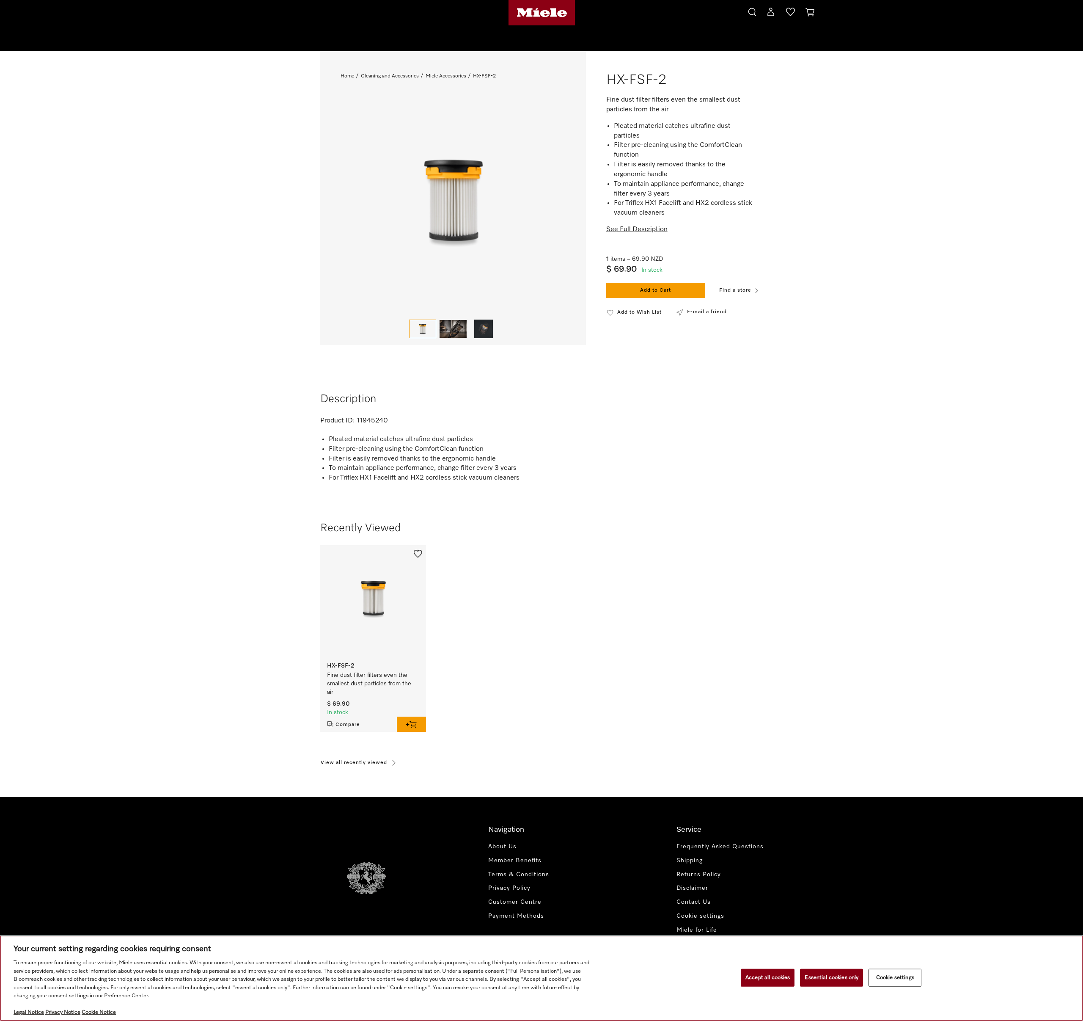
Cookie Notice (99, 1012)
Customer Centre (515, 902)
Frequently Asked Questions (720, 847)
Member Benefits (515, 861)
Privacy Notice (62, 1012)
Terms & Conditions (518, 875)
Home (347, 76)
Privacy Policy (509, 888)
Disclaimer (692, 888)
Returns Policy (698, 875)
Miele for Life (696, 930)
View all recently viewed (354, 762)
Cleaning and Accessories (390, 76)
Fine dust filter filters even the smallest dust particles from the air (369, 683)
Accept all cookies (767, 977)
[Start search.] (752, 10)
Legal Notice (29, 1012)
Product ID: (337, 420)
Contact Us (693, 902)
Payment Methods (516, 916)
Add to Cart (655, 290)
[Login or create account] (771, 13)
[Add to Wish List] (418, 552)
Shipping (689, 861)
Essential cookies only (831, 977)
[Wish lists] (790, 13)
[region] (541, 978)
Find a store (735, 290)
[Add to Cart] (411, 724)
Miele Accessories (446, 76)
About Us (502, 847)
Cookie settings (895, 977)
